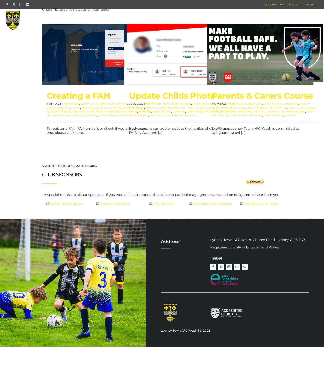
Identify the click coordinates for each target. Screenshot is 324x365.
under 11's (88, 107)
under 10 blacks (117, 103)
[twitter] (221, 284)
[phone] (245, 284)
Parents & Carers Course (260, 50)
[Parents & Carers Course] (265, 54)
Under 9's (190, 115)
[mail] (237, 284)
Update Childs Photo (177, 50)
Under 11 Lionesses (68, 107)
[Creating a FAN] (100, 54)
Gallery (105, 50)
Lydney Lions (89, 103)
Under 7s (58, 115)
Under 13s (115, 107)
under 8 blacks (74, 115)
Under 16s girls (196, 111)
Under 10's (199, 103)
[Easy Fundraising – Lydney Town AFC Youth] (224, 292)
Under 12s (101, 107)
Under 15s (79, 111)
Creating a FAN (95, 50)
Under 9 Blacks (108, 115)
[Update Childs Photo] (182, 54)
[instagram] (229, 284)
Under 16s (113, 111)
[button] (311, 16)
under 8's (91, 115)
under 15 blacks (62, 111)
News (102, 103)
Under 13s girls (196, 107)
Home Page (71, 103)
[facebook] (213, 284)
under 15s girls (96, 111)
